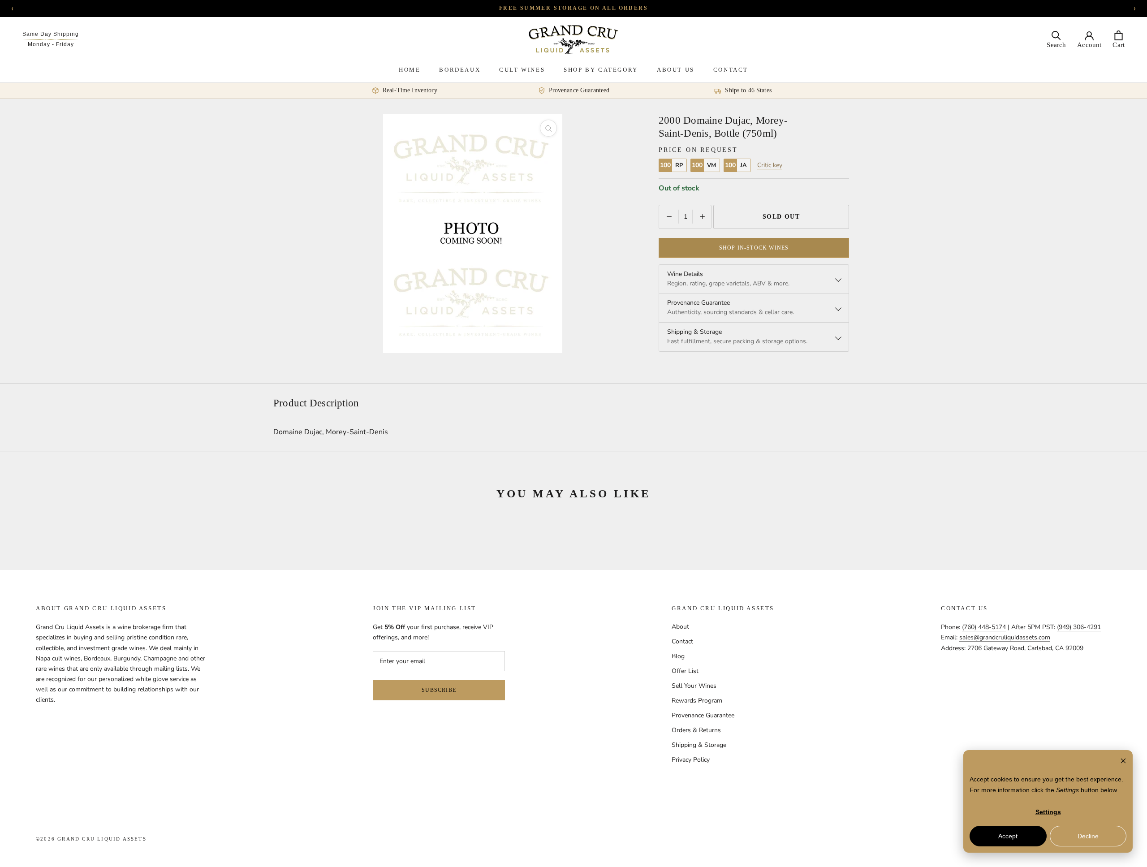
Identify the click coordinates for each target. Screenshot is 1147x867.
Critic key (769, 165)
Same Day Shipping (50, 34)
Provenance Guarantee (703, 715)
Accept (1008, 836)
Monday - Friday (51, 44)
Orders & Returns (696, 730)
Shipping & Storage (699, 745)
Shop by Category (601, 69)
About (680, 626)
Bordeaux (459, 69)
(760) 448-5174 (984, 627)
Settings (1048, 811)
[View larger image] (548, 128)
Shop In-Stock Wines (754, 247)
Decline (1088, 836)
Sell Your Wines (694, 686)
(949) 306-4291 (1079, 627)
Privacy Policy (691, 759)
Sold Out (781, 216)
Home (409, 69)
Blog (678, 656)
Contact (730, 69)
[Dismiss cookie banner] (1123, 762)
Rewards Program (697, 700)
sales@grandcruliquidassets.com (1004, 637)
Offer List (685, 671)
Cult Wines (522, 69)
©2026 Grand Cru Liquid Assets (91, 838)
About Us (675, 69)
